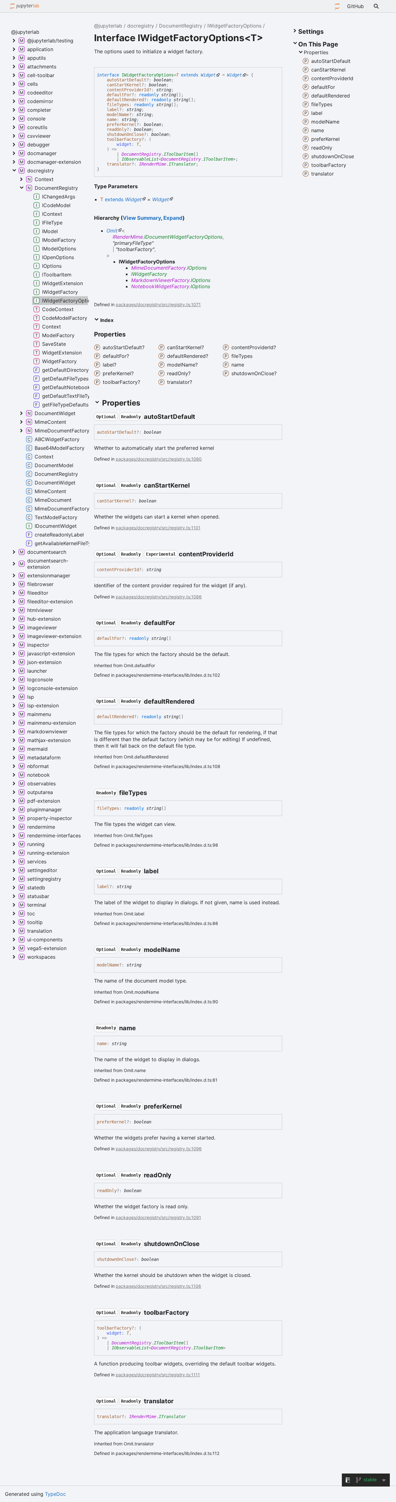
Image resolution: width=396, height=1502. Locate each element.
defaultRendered (125, 99)
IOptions (197, 268)
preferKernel (121, 124)
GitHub (355, 6)
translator (119, 164)
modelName (118, 114)
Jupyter (337, 6)
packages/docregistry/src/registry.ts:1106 (158, 1286)
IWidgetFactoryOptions (234, 26)
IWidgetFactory (149, 274)
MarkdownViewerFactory (160, 280)
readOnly (117, 129)
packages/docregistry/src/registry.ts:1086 (159, 596)
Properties (316, 52)
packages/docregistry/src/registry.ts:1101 (158, 527)
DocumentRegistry (180, 26)
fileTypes (118, 104)
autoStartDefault (126, 79)
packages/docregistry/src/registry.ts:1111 (158, 1374)
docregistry (140, 26)
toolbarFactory (124, 139)
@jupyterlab (24, 6)
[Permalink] (201, 417)
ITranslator (182, 164)
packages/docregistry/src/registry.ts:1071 (158, 304)
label (113, 109)
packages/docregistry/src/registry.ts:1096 (159, 1148)
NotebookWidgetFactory (160, 286)
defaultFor (119, 94)
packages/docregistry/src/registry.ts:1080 (159, 459)
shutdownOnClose (125, 134)
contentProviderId (128, 89)
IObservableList (140, 159)
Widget (208, 74)
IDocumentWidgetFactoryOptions (183, 237)
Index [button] (106, 320)
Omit (112, 231)
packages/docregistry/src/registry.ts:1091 (158, 1217)
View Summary (142, 218)
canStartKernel (124, 84)
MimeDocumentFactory (158, 268)
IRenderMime (152, 164)
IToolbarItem (178, 154)
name (112, 119)
